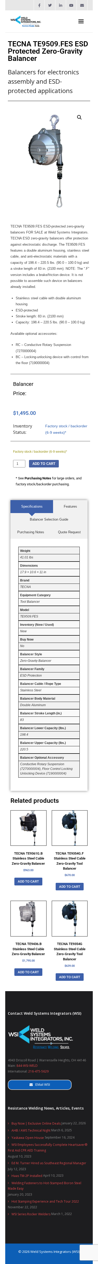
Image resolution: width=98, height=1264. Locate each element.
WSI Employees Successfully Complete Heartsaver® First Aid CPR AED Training (47, 1147)
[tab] (31, 506)
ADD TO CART (43, 464)
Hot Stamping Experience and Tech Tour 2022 (45, 1201)
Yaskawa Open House (27, 1137)
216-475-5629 (38, 1071)
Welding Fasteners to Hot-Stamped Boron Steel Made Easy (44, 1186)
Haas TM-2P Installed (26, 1176)
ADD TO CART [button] (28, 881)
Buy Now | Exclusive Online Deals (36, 1123)
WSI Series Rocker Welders (30, 1214)
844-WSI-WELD (27, 1065)
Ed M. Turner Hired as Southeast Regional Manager (48, 1163)
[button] (79, 117)
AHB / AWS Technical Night (30, 1130)
